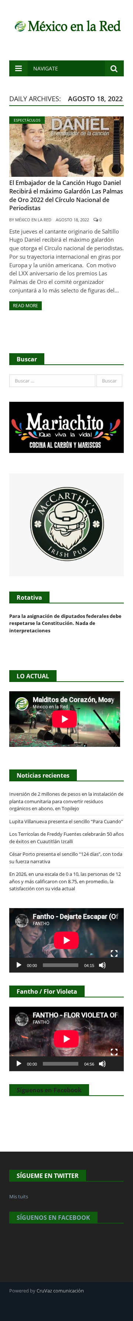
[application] (66, 940)
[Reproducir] (19, 965)
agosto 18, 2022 (72, 219)
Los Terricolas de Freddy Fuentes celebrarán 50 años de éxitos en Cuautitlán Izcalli (66, 838)
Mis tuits (18, 1196)
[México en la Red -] (66, 25)
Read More (25, 305)
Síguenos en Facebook (49, 1090)
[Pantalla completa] (114, 953)
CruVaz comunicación (60, 1290)
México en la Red (33, 219)
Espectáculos (27, 120)
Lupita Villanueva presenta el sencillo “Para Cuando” (66, 821)
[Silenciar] (102, 965)
